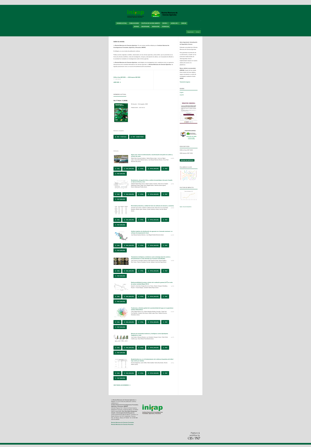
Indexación (155, 26)
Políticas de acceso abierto (150, 23)
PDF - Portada (120, 137)
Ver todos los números (121, 385)
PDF (166, 168)
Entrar (136, 26)
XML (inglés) (130, 168)
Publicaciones (134, 23)
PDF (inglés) (121, 173)
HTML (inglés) (154, 168)
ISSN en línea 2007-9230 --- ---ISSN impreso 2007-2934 (126, 77)
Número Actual (122, 23)
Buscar (183, 23)
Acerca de (174, 23)
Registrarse (145, 26)
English (181, 92)
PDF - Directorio (136, 137)
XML (118, 168)
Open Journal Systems (185, 206)
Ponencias (165, 26)
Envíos (164, 23)
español (182, 94)
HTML (142, 168)
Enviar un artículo (187, 160)
